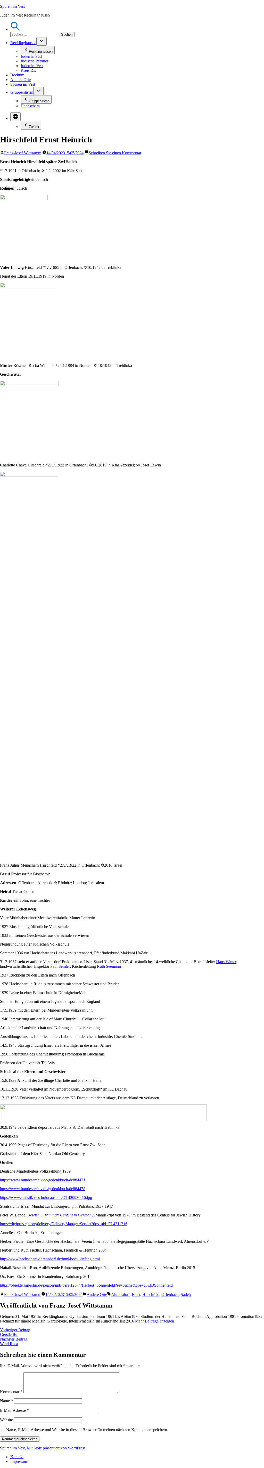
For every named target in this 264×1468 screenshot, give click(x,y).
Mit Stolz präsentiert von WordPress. (56, 1448)
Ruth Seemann (109, 966)
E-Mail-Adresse (14, 1410)
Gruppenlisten (21, 92)
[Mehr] (15, 116)
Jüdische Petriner (34, 61)
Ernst (136, 1294)
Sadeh (186, 1294)
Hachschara (30, 106)
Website (6, 1420)
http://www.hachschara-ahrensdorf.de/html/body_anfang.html (50, 1259)
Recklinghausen (23, 43)
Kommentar (11, 1392)
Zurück (34, 127)
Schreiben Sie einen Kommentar (115, 153)
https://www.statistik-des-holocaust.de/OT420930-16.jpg (46, 1197)
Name (6, 1401)
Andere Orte (20, 79)
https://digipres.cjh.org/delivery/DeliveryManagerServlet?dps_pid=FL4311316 (63, 1224)
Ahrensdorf (120, 1294)
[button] (15, 29)
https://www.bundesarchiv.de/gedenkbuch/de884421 (42, 1180)
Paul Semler (60, 966)
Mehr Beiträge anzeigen (154, 1321)
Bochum (17, 75)
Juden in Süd (31, 56)
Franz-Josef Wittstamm (22, 153)
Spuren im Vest (12, 6)
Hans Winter (226, 961)
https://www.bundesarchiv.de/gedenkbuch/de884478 (42, 1189)
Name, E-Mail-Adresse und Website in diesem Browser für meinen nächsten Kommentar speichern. (87, 1429)
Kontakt (16, 1457)
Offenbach (170, 1294)
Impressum (19, 1461)
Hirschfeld (150, 1294)
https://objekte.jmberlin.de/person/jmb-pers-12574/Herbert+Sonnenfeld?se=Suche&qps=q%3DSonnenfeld (86, 1285)
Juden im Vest (32, 65)
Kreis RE (28, 70)
